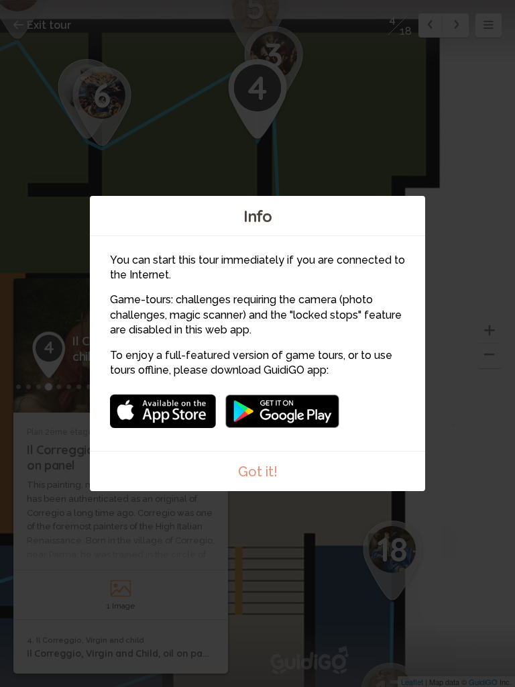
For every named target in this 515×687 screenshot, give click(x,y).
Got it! (258, 472)
